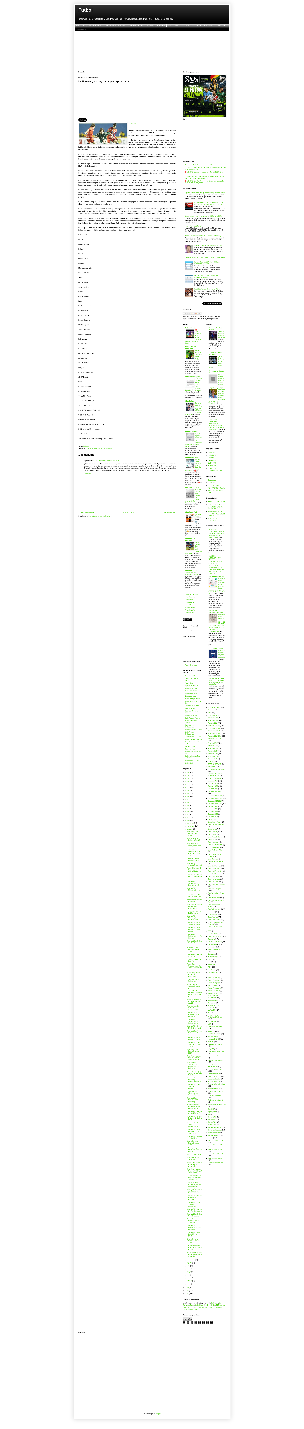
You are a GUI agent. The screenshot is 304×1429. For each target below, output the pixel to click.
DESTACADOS (213, 934)
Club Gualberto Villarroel (216, 850)
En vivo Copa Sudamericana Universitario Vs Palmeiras (193, 1065)
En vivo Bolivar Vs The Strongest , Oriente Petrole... (193, 1093)
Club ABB (211, 819)
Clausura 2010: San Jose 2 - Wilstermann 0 (193, 1124)
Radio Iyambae (190, 749)
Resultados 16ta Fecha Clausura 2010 (193, 833)
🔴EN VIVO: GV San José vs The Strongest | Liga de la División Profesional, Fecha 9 (204, 182)
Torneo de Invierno (214, 1127)
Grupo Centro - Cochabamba (190, 726)
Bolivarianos (212, 767)
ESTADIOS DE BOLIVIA (216, 949)
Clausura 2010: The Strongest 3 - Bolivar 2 (193, 1086)
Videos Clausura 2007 (215, 1145)
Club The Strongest (94, 25)
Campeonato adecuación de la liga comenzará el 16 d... (193, 852)
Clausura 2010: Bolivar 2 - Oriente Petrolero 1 (194, 943)
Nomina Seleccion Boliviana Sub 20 (193, 839)
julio (188, 1266)
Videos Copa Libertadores (217, 1154)
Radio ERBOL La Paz (192, 760)
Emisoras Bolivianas (192, 706)
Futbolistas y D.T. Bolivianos (191, 347)
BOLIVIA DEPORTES (216, 577)
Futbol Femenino (213, 980)
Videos (210, 1138)
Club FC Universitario (215, 845)
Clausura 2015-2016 (215, 804)
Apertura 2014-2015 (214, 733)
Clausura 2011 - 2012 (215, 791)
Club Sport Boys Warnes (216, 884)
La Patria (191, 1305)
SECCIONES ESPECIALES (213, 1066)
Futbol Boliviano (191, 328)
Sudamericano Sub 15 (215, 1091)
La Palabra (199, 1305)
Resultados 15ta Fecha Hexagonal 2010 (193, 949)
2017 (187, 799)
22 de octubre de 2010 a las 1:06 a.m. (106, 461)
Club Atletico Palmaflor (216, 825)
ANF (209, 712)
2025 (187, 775)
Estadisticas (212, 480)
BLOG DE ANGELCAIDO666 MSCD (215, 558)
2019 (187, 793)
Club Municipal (213, 859)
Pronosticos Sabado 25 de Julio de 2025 (198, 165)
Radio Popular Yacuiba (192, 718)
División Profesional (215, 942)
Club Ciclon (212, 839)
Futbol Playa (212, 985)
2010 (187, 820)
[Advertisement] (149, 51)
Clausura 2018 (213, 809)
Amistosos (211, 710)
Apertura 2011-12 (214, 726)
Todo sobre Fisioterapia (213, 421)
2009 (187, 1287)
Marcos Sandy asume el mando (194, 900)
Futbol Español (190, 610)
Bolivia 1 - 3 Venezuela (194, 1154)
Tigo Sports (212, 1112)
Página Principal (129, 512)
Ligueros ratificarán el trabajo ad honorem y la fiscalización (205, 193)
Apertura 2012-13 (214, 728)
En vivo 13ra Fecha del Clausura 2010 (194, 896)
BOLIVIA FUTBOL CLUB (216, 504)
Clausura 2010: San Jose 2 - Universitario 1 (193, 1204)
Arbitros (210, 761)
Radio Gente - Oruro (191, 688)
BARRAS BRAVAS (214, 764)
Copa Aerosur (212, 914)
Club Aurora (212, 829)
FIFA (209, 967)
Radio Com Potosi (191, 691)
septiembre (191, 1260)
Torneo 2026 (221, 25)
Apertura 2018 (213, 746)
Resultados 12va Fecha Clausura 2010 (193, 1241)
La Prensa (132, 123)
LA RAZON (212, 455)
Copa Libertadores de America (115, 25)
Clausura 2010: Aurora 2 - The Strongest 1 (194, 1210)
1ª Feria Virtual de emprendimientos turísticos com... (193, 1106)
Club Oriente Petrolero (215, 861)
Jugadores (211, 1003)
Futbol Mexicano (190, 605)
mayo (189, 1272)
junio (189, 1269)
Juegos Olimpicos (214, 1000)
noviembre (191, 826)
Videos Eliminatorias (215, 1158)
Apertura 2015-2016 (214, 736)
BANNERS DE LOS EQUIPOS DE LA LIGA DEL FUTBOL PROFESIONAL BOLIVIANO (209, 203)
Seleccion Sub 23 (214, 1089)
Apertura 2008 (213, 718)
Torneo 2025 (212, 1122)
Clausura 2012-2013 (215, 796)
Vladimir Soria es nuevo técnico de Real (208, 246)
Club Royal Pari (191, 512)
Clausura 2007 (213, 781)
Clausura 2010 (213, 789)
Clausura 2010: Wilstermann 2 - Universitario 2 (193, 1021)
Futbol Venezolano (214, 988)
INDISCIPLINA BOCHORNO (213, 997)
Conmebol (211, 912)
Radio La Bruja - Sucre (192, 699)
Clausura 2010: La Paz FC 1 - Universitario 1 (194, 876)
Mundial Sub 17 (213, 1036)
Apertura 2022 (213, 754)
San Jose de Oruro (192, 488)
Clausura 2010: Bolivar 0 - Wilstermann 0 (194, 1215)
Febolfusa (211, 964)
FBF (169, 25)
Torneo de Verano (214, 1133)
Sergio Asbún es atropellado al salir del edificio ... (194, 845)
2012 (187, 814)
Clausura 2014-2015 (215, 801)
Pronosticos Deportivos (216, 1051)
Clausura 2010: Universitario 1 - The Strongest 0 (194, 936)
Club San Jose (213, 882)
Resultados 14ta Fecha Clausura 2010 (193, 1143)
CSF (209, 931)
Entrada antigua (169, 512)
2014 (187, 808)
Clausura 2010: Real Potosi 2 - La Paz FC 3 (193, 1234)
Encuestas (211, 947)
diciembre (190, 823)
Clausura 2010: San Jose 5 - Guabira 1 (194, 924)
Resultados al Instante (215, 1060)
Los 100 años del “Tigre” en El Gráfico (207, 289)
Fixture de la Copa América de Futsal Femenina (221, 654)
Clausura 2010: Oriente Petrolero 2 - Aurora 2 (194, 1033)
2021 (187, 787)
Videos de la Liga (191, 665)
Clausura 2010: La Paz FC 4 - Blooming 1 (194, 1027)
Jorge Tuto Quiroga (216, 388)
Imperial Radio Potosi (192, 685)
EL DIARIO (212, 466)
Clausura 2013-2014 (215, 798)
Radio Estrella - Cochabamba (190, 733)
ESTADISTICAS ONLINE (216, 502)
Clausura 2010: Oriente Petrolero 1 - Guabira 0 (194, 1197)
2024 (187, 778)
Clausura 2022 (213, 814)
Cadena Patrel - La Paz (193, 737)
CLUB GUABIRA (213, 847)
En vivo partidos (190, 696)
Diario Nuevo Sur (188, 1309)
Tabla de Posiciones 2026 (204, 25)
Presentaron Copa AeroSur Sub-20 (193, 859)
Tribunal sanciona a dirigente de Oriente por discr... (194, 1247)
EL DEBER (212, 468)
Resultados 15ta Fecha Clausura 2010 (193, 1051)
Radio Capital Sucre (191, 676)
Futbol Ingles (189, 600)
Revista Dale (189, 763)
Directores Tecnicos (215, 936)
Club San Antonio (214, 879)
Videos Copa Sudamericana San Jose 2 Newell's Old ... (194, 967)
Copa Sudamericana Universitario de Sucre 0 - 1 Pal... (193, 1058)
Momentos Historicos (215, 1027)
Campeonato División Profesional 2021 (215, 775)
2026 (187, 772)
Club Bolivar (80, 25)
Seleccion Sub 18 (214, 1081)
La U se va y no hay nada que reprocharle (193, 974)
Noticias (211, 1042)
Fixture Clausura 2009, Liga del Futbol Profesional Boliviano (207, 263)
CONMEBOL (212, 483)
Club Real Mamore (214, 866)
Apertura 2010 (213, 723)
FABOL (210, 959)
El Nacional (218, 1307)
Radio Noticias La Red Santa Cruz (192, 757)
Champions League (214, 778)
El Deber (212, 1305)
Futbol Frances (190, 597)
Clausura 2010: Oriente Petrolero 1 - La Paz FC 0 (194, 1118)
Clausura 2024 (213, 817)
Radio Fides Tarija (191, 693)
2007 (187, 1293)
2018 (187, 796)
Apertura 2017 (213, 743)
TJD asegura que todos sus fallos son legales (194, 1149)
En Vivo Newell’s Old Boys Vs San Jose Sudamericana (194, 1177)
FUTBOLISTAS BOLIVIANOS (213, 519)
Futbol (85, 10)
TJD (209, 1114)
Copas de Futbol (191, 570)
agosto (189, 1263)
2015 (187, 805)
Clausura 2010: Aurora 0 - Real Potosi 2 (194, 1112)
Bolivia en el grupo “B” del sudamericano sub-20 (194, 1001)
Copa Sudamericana (135, 25)
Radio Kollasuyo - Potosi (193, 739)
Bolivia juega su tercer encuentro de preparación (194, 1164)
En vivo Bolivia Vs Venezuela (193, 1158)
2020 (187, 790)
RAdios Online (190, 708)
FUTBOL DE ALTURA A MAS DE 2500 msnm (217, 679)
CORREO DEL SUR (215, 471)
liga (209, 1013)
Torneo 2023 (212, 1119)
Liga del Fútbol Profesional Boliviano (215, 1016)
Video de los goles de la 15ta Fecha (194, 912)
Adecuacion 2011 (214, 707)
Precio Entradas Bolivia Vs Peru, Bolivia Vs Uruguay (203, 236)
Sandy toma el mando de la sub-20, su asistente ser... (194, 906)
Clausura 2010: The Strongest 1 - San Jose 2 (193, 1044)
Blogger (158, 1414)
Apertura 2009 (213, 720)
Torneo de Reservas (215, 1130)
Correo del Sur (202, 1307)
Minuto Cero (189, 683)
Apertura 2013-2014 (214, 731)
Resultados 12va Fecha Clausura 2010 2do (193, 1220)
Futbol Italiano (189, 613)
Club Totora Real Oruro (216, 893)
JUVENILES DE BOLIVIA (213, 1006)
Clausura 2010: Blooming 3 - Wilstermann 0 (192, 918)
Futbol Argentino (190, 602)
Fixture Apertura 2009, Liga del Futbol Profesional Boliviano (207, 276)
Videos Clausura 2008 (215, 1149)
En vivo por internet (191, 594)
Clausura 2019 (213, 811)
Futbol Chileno (190, 607)
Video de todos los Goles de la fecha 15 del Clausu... (193, 1008)
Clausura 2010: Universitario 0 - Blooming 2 (193, 1100)
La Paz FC (211, 1010)
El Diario (219, 1305)
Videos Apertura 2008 (215, 1140)
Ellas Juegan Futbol (216, 648)
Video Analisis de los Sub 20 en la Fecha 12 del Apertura (205, 257)
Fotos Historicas (213, 972)
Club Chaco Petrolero (215, 837)
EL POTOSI (212, 463)
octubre (190, 829)
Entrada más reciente (86, 512)
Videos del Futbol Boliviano (215, 353)
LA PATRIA (212, 460)
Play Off (211, 1049)
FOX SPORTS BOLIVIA (216, 488)
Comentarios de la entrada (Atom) (100, 516)
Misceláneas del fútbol (215, 511)
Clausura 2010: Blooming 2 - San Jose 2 (193, 890)
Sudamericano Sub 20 (215, 1100)
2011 (187, 817)
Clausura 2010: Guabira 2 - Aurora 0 (194, 864)
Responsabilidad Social (216, 1056)
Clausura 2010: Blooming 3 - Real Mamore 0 (194, 1227)
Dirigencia (149, 25)
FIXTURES (178, 25)
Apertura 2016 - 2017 (215, 739)
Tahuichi (211, 1109)
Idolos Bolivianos (214, 991)
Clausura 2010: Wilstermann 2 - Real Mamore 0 (193, 883)
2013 (187, 811)
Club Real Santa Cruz (215, 871)
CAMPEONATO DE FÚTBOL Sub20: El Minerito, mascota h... (194, 993)
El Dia (197, 1309)
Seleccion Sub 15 (214, 1076)
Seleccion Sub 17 (214, 1079)
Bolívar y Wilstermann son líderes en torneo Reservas (194, 1191)
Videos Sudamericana (215, 1163)
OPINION (211, 452)
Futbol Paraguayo (214, 983)
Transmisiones (81, 29)
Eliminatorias (160, 25)
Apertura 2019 (213, 748)
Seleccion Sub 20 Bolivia (216, 1084)
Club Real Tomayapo (215, 874)
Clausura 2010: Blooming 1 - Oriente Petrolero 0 (194, 1079)
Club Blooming (213, 831)
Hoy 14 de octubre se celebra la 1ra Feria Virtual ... (194, 1073)
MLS (209, 1024)
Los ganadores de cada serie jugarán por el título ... (194, 986)
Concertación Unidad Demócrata (216, 372)
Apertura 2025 (213, 759)
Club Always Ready (192, 457)
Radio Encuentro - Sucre (193, 729)
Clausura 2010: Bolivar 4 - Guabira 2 (194, 1137)
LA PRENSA (212, 458)
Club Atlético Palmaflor (190, 539)
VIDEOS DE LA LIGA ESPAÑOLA (215, 508)
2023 (187, 781)
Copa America (213, 917)
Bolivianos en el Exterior (216, 769)
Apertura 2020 (213, 751)
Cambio (210, 1307)
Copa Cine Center (214, 920)
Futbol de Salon (213, 977)
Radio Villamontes (191, 715)
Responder (87, 473)
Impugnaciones (213, 993)
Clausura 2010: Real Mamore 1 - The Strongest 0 (193, 1131)
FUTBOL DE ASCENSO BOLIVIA (216, 611)
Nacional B (212, 530)
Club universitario (91, 448)
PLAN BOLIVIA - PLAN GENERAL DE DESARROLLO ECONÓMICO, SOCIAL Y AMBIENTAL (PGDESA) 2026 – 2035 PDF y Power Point (217, 567)
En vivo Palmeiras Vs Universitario (194, 980)
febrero (189, 1281)
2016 (187, 802)
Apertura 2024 (213, 756)
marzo (189, 1278)
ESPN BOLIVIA (213, 485)
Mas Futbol (212, 1021)
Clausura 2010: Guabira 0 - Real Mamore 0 (193, 1014)
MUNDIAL (188, 25)
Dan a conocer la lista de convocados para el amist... (194, 1254)
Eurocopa (211, 954)
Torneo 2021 (212, 1117)
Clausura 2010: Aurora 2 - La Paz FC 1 (194, 955)
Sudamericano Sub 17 (215, 1096)
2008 (187, 1291)
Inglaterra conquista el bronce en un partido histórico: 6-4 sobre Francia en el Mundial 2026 (204, 177)
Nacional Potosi (213, 1039)
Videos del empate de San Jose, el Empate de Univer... (194, 870)
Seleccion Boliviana (214, 1069)
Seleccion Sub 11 (214, 1074)
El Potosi (193, 1307)
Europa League (213, 957)
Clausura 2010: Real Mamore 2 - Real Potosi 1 (193, 929)
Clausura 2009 (213, 786)
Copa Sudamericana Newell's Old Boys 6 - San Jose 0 (194, 1171)
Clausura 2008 (213, 783)
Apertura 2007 (213, 715)
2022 (187, 784)
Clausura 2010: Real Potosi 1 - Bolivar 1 (194, 1039)
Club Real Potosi (213, 868)
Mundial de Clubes (214, 1034)
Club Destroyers (213, 842)
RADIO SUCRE (190, 746)
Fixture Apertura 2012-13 (193, 226)
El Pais (206, 1305)
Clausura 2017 (213, 806)
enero (189, 1284)
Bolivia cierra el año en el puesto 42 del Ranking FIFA (203, 216)
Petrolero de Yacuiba (215, 1044)
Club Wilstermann (191, 431)
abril (188, 1275)
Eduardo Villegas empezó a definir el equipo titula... (194, 1184)
